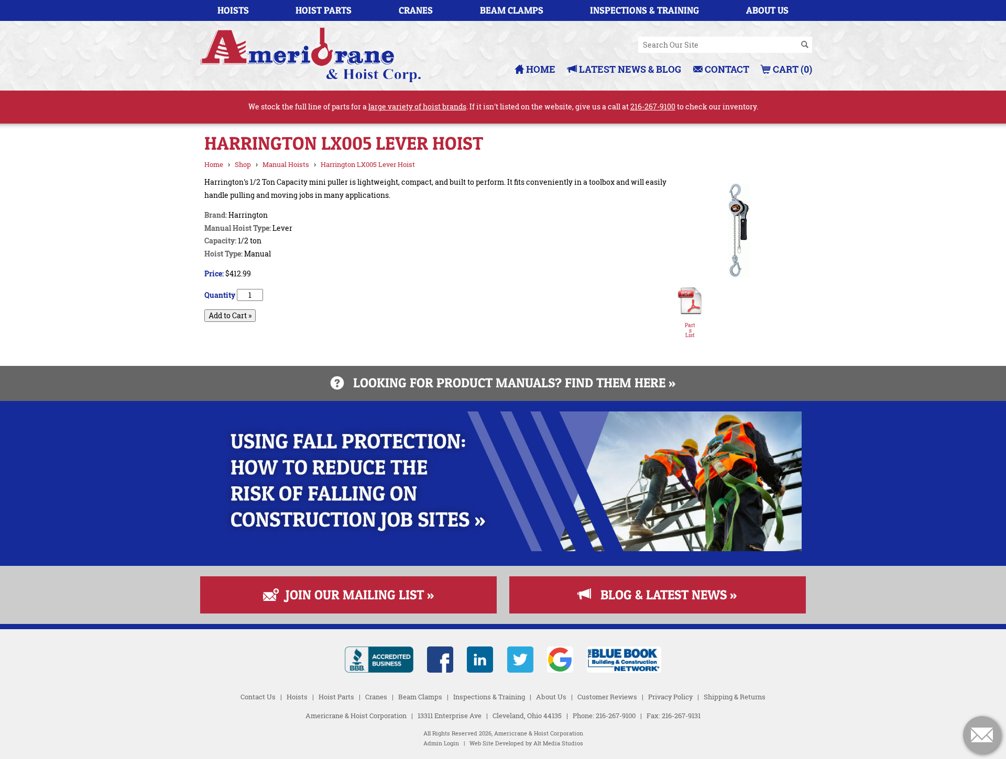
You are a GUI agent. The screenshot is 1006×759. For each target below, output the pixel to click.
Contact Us (258, 697)
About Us (767, 10)
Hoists (233, 10)
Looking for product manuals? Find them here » (509, 382)
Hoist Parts (324, 10)
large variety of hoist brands (417, 106)
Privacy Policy (670, 697)
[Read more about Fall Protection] (503, 548)
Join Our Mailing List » (355, 594)
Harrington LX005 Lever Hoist (368, 164)
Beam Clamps (511, 10)
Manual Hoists (286, 164)
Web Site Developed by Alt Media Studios (526, 743)
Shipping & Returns (735, 697)
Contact (726, 69)
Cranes (416, 10)
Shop (243, 164)
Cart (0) (791, 69)
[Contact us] (982, 735)
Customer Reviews (607, 697)
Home (539, 69)
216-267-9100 (652, 106)
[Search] (805, 45)
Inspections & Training (644, 10)
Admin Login (441, 743)
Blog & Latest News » (664, 594)
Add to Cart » (230, 315)
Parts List (690, 330)
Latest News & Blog (629, 69)
